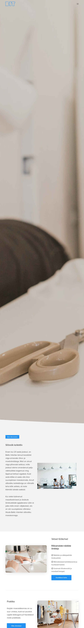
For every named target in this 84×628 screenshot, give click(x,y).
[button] (61, 577)
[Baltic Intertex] (10, 4)
